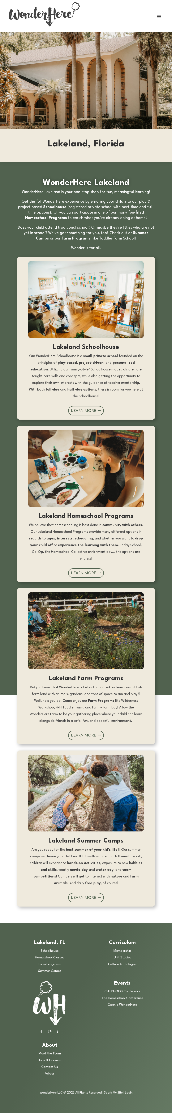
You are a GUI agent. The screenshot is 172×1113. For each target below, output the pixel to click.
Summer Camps (49, 971)
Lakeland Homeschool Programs (86, 516)
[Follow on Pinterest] (58, 1031)
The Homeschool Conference (122, 998)
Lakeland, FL (49, 942)
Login (129, 1092)
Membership (122, 951)
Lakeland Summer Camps (86, 841)
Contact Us (49, 1067)
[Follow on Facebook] (41, 1031)
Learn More (83, 411)
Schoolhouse (50, 951)
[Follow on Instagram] (49, 1031)
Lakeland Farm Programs (86, 679)
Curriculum (122, 942)
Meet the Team (50, 1053)
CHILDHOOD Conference (122, 991)
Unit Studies (122, 957)
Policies (50, 1073)
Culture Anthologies (122, 964)
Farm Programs (50, 964)
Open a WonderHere (122, 1005)
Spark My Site (113, 1092)
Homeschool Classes (49, 957)
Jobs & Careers (50, 1060)
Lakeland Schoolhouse (86, 347)
